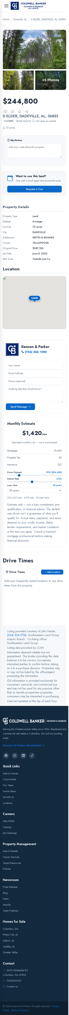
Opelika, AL (9, 946)
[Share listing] (26, 112)
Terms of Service (19, 1010)
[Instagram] (15, 756)
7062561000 (14, 980)
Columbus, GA (10, 929)
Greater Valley (10, 952)
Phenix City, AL (10, 935)
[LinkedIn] (23, 756)
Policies (7, 869)
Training (7, 827)
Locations (7, 803)
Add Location (53, 572)
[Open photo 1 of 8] (34, 49)
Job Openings (10, 833)
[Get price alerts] (19, 112)
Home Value (9, 791)
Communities (9, 779)
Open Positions (10, 910)
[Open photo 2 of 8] (18, 80)
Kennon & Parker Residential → (24, 745)
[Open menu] (6, 5)
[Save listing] (5, 112)
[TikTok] (32, 756)
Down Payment (14, 472)
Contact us (12, 986)
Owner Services (11, 857)
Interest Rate (13, 478)
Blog (5, 893)
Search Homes (10, 773)
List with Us (8, 797)
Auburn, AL (8, 940)
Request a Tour (34, 189)
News (5, 899)
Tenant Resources (12, 863)
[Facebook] (6, 756)
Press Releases (10, 887)
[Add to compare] (12, 112)
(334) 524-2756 (16, 635)
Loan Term (12, 485)
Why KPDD (9, 821)
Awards (6, 904)
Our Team (8, 785)
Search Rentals (10, 851)
